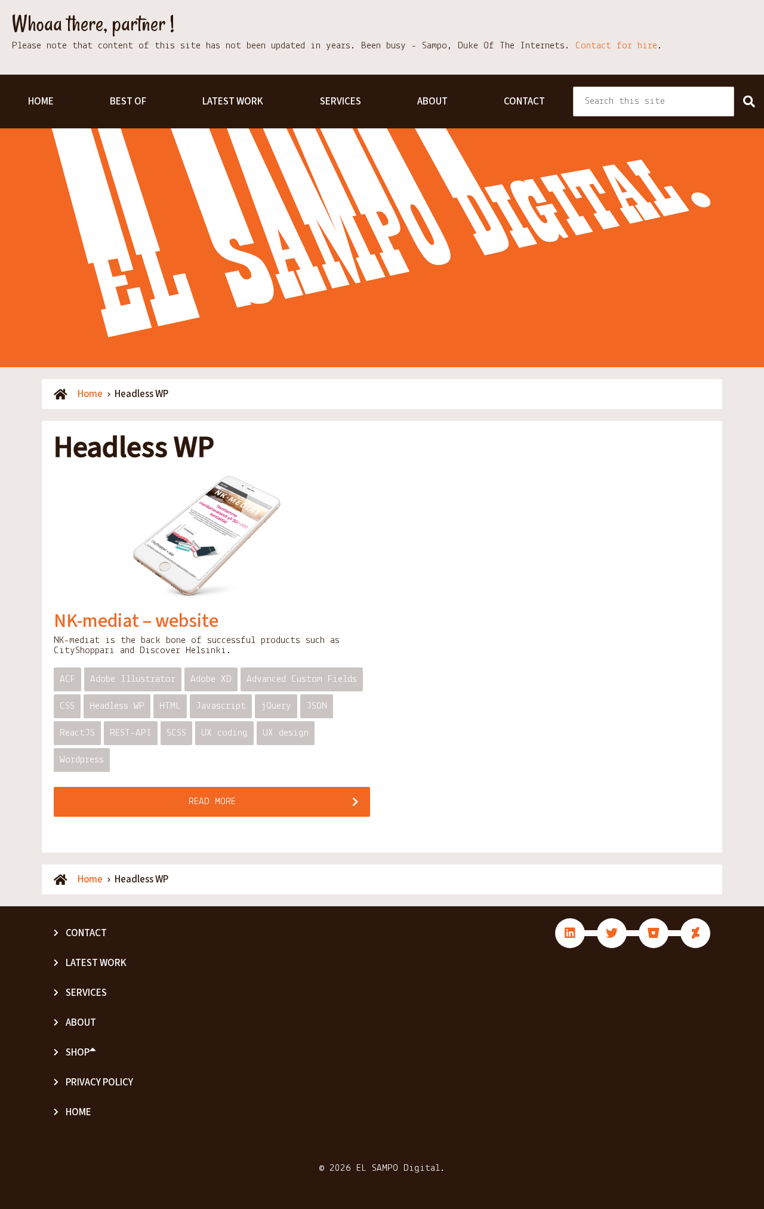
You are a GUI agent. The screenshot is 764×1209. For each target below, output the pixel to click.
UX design (286, 733)
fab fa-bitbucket (653, 933)
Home (41, 101)
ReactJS (77, 733)
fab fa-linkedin (570, 933)
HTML (170, 706)
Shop (78, 1052)
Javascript (221, 706)
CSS (67, 706)
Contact (524, 101)
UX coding (224, 733)
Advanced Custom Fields (302, 679)
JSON (316, 706)
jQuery (276, 706)
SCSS (176, 733)
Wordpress (82, 760)
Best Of (128, 101)
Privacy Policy (99, 1082)
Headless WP (117, 706)
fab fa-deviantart (695, 933)
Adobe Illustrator (132, 679)
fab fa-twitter (612, 933)
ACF (67, 679)
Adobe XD (211, 679)
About (432, 101)
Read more (212, 801)
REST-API (131, 733)
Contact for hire (616, 46)
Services (340, 101)
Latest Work (232, 101)
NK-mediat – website (136, 621)
